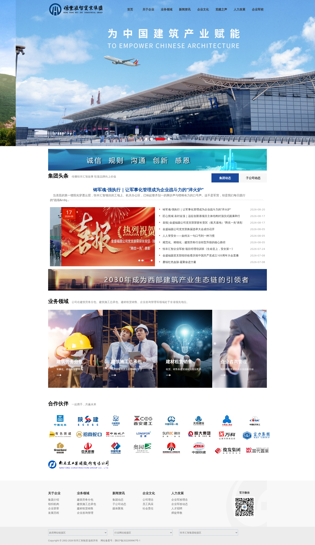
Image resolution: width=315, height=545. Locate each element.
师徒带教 (176, 512)
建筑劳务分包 (85, 499)
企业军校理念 (179, 499)
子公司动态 (253, 178)
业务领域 (83, 493)
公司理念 (148, 499)
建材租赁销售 (85, 508)
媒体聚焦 (117, 508)
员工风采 (148, 504)
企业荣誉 (53, 508)
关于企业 (54, 493)
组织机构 (53, 504)
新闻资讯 (118, 493)
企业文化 (149, 493)
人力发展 (177, 493)
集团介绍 (53, 499)
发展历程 (53, 512)
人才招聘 (176, 508)
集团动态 (225, 178)
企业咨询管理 (85, 512)
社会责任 (148, 508)
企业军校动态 (179, 504)
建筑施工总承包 (86, 504)
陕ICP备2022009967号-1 (127, 540)
